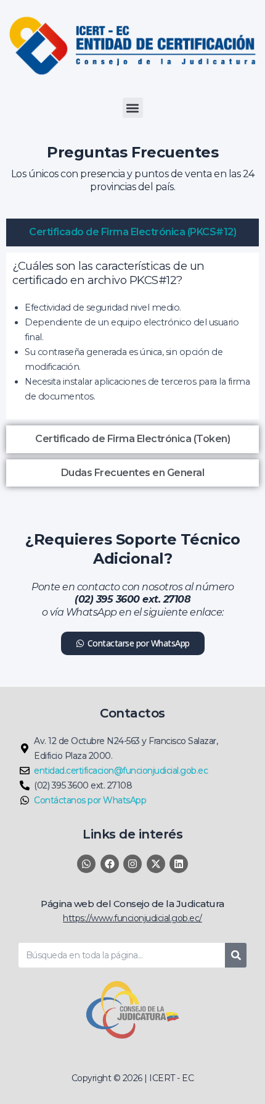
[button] (133, 108)
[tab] (132, 232)
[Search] (236, 955)
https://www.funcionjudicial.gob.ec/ (132, 918)
